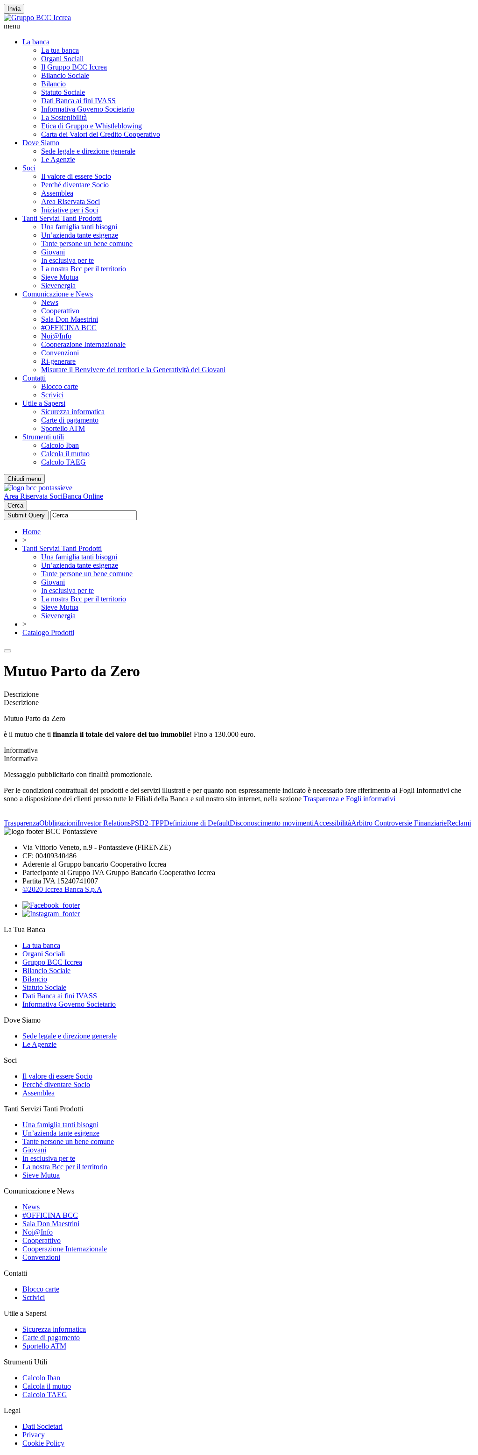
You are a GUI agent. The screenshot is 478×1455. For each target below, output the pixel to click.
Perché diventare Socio (75, 185)
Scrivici (52, 395)
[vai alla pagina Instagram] (51, 914)
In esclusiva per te (67, 260)
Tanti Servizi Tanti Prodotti (62, 218)
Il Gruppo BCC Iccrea (74, 67)
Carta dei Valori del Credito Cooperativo (100, 134)
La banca (35, 42)
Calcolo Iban (60, 445)
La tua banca (60, 50)
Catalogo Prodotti (48, 632)
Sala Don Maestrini (69, 319)
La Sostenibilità (64, 117)
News (49, 302)
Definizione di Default (197, 823)
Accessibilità (332, 823)
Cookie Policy (43, 1443)
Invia (14, 8)
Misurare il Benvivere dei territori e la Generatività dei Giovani (133, 370)
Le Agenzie (58, 159)
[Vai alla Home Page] (38, 488)
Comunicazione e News (57, 294)
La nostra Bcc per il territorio (83, 269)
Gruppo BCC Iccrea (52, 962)
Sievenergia (58, 286)
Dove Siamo (40, 143)
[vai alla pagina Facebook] (51, 905)
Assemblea (57, 193)
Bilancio (53, 84)
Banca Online (83, 496)
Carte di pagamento (69, 420)
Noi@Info (56, 336)
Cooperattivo (60, 311)
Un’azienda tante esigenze (79, 235)
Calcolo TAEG (63, 462)
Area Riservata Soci (70, 201)
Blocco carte (59, 386)
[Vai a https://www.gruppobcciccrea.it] (37, 17)
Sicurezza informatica (73, 412)
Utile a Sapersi (43, 403)
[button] (239, 26)
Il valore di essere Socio (76, 176)
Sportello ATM (63, 428)
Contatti (34, 378)
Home (31, 532)
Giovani (53, 252)
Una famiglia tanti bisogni (79, 227)
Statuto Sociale (63, 92)
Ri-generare (58, 361)
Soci (28, 168)
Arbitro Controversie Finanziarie (399, 823)
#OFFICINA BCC (69, 328)
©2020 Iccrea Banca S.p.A (62, 889)
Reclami (459, 823)
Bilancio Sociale (65, 75)
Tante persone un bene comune (87, 243)
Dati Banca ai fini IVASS (78, 101)
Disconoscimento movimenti (272, 823)
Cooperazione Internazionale (83, 344)
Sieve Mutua (59, 277)
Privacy (33, 1435)
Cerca (15, 505)
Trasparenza (21, 823)
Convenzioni (60, 353)
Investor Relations (104, 823)
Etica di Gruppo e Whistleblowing (91, 126)
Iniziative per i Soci (69, 210)
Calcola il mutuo (65, 454)
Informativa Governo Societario (87, 109)
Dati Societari (42, 1426)
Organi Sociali (62, 59)
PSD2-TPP (147, 823)
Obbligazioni (58, 823)
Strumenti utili (43, 437)
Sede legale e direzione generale (88, 151)
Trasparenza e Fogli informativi (349, 799)
